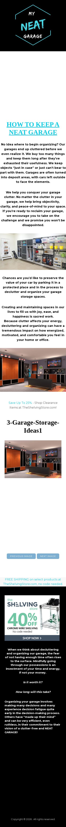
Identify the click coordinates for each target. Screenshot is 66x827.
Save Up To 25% (20, 403)
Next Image (48, 556)
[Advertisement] (33, 86)
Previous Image (21, 556)
